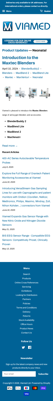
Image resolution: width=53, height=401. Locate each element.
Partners (27, 299)
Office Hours (26, 324)
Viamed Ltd (25, 383)
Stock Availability (26, 320)
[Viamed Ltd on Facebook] (29, 348)
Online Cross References (26, 282)
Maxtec (9, 77)
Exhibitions (26, 291)
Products (26, 278)
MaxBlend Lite (40, 73)
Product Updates (15, 50)
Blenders (7, 73)
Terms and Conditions (26, 307)
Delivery (26, 312)
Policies (26, 303)
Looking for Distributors (26, 295)
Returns (26, 316)
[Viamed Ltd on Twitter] (23, 348)
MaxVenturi (22, 77)
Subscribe (43, 374)
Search (26, 274)
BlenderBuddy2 (30, 68)
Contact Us (26, 332)
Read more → (10, 145)
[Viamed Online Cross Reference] (26, 43)
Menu (8, 11)
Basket (47, 11)
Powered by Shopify (41, 383)
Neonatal (38, 77)
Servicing (26, 287)
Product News (26, 328)
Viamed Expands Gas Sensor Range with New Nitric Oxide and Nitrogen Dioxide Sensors (25, 220)
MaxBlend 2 (22, 73)
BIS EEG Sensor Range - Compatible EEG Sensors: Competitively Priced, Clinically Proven (26, 240)
